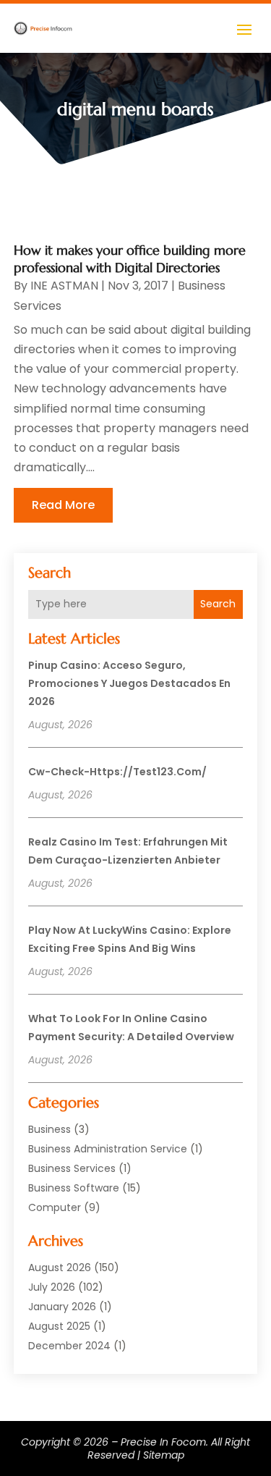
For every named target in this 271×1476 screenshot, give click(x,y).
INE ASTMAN (64, 285)
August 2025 (59, 1326)
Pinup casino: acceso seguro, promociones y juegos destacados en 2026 (129, 683)
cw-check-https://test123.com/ (117, 771)
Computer (54, 1207)
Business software (73, 1188)
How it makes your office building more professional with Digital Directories (130, 258)
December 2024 (69, 1345)
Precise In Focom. (164, 1442)
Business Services (72, 1168)
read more (63, 505)
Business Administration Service (107, 1149)
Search (218, 603)
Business (49, 1129)
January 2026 (62, 1306)
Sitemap (163, 1455)
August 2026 (59, 1267)
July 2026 (51, 1287)
